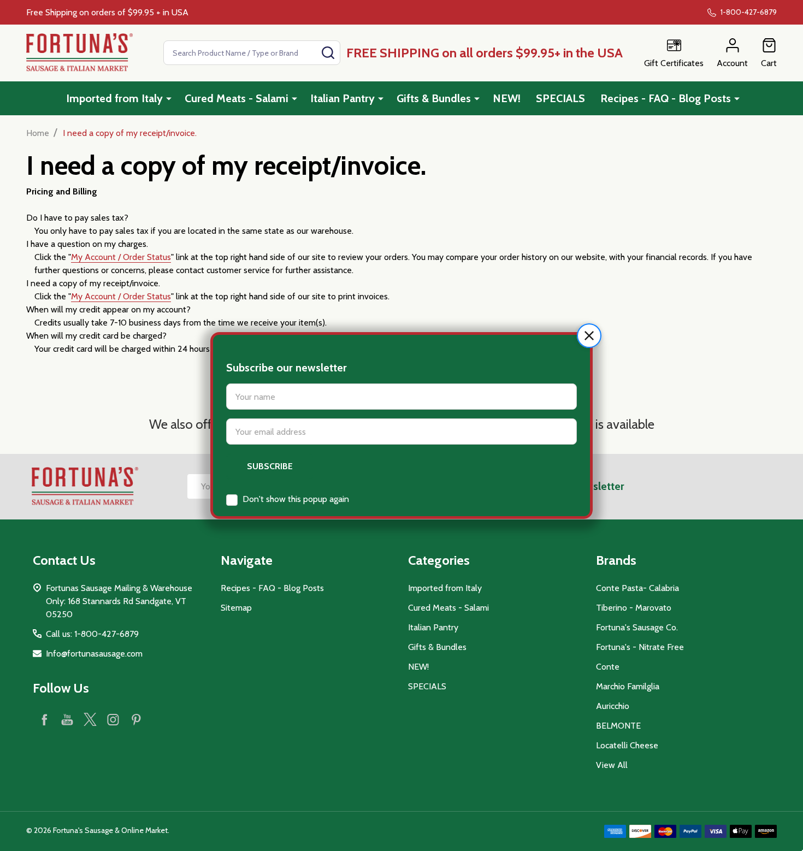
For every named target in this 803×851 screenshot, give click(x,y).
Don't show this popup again (296, 499)
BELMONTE (618, 725)
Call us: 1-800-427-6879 (92, 634)
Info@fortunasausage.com (94, 653)
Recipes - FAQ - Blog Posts (665, 98)
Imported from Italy (114, 98)
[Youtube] (67, 719)
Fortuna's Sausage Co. (637, 627)
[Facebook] (44, 719)
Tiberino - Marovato (633, 607)
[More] (169, 98)
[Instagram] (113, 719)
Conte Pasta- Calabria (637, 588)
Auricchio (612, 706)
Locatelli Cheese (627, 745)
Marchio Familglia (627, 686)
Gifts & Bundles (434, 98)
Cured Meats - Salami (236, 98)
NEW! (507, 98)
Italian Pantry (342, 98)
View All (612, 765)
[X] (90, 719)
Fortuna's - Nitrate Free (640, 647)
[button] (589, 335)
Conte (607, 666)
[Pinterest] (136, 719)
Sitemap (236, 607)
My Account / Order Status (121, 257)
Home (37, 133)
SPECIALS (560, 98)
